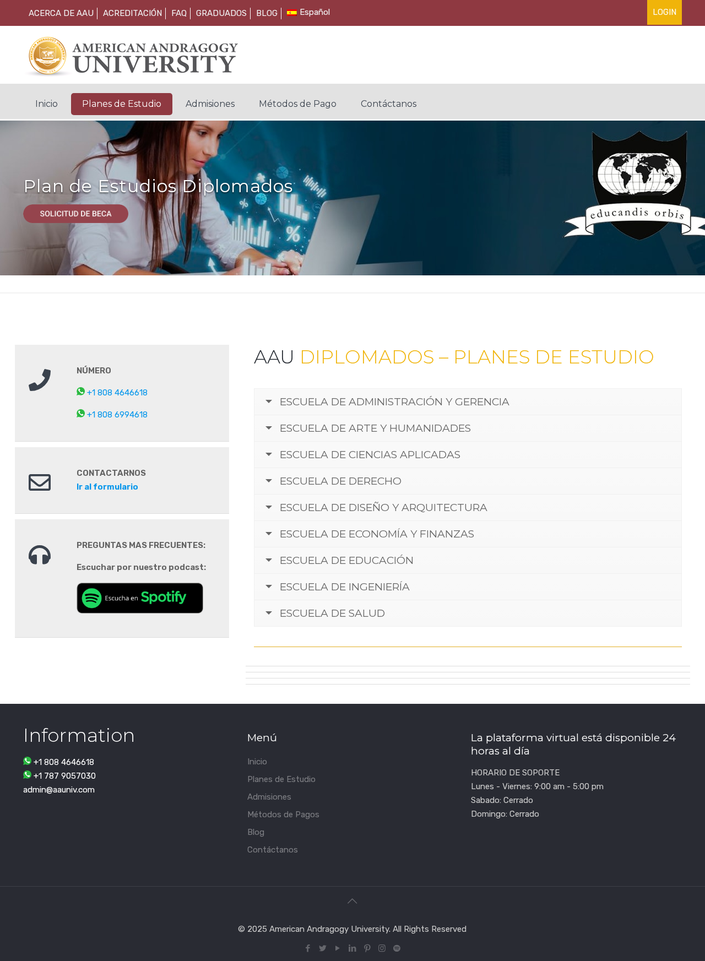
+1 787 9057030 (65, 776)
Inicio (257, 762)
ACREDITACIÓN (132, 13)
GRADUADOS (221, 13)
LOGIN (664, 12)
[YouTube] (337, 948)
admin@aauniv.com (59, 790)
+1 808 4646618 (117, 393)
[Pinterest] (367, 948)
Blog (255, 832)
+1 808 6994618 (117, 415)
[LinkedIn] (352, 948)
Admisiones (269, 797)
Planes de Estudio (281, 779)
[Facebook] (307, 948)
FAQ (179, 13)
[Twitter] (322, 948)
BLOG (267, 13)
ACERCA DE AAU (61, 13)
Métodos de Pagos (283, 814)
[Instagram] (382, 948)
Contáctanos (272, 850)
